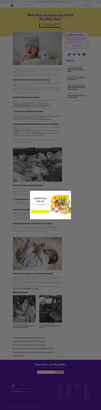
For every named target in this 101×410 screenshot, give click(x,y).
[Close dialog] (70, 192)
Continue (40, 211)
